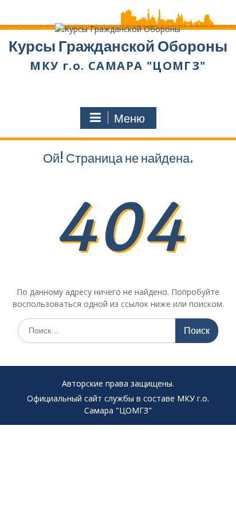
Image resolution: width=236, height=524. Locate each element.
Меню (129, 118)
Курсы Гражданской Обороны (118, 46)
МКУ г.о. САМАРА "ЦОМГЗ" (118, 65)
